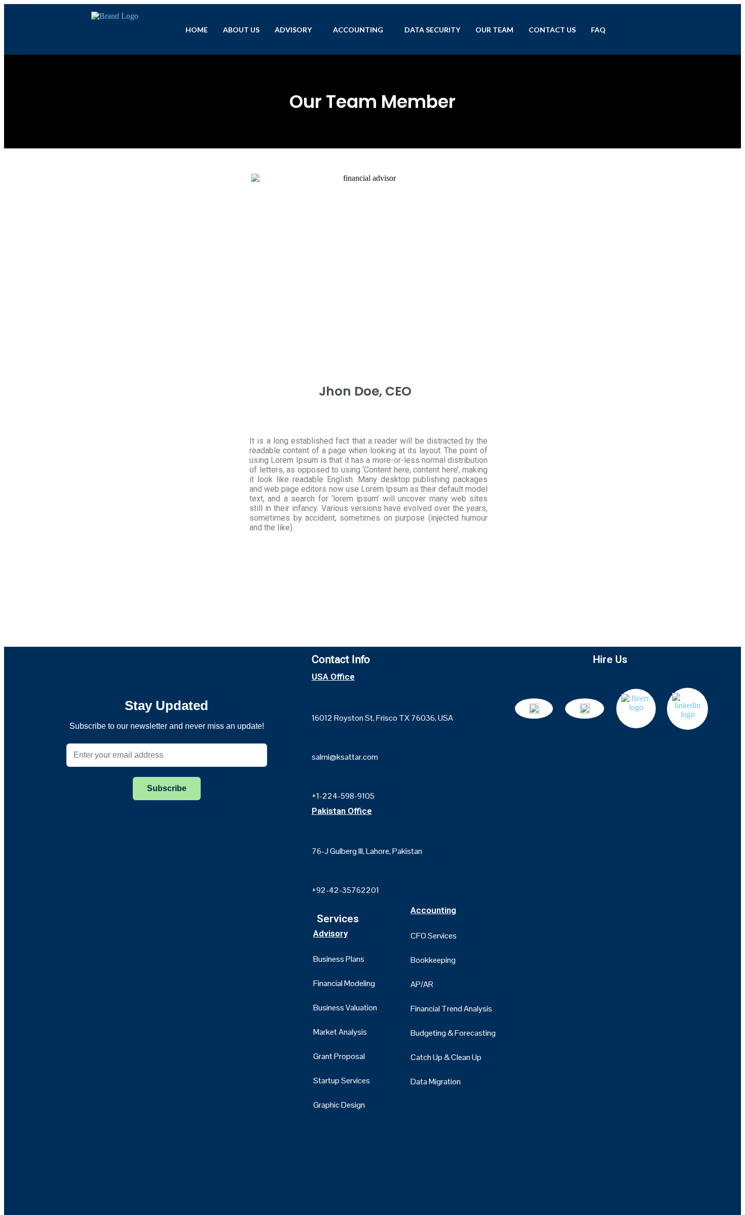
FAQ (598, 29)
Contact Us (552, 29)
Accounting (358, 29)
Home (196, 29)
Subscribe (167, 788)
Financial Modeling (344, 983)
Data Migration (436, 1081)
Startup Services (341, 1080)
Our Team (494, 29)
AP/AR (422, 984)
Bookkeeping (433, 960)
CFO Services (434, 935)
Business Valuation (345, 1007)
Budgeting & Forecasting (453, 1033)
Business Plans (338, 959)
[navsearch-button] (641, 28)
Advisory (293, 29)
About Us (241, 29)
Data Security (432, 29)
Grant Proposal (339, 1056)
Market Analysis (340, 1032)
